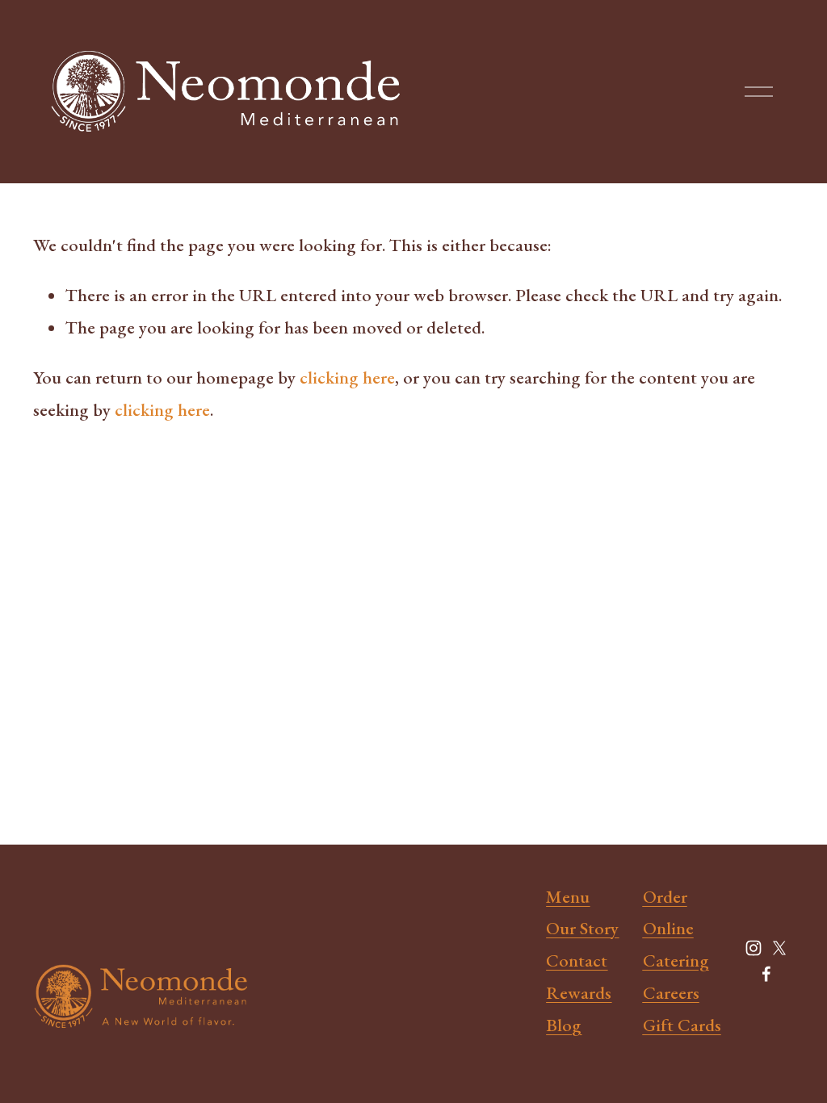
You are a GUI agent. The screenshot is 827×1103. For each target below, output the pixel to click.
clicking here (347, 377)
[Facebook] (766, 974)
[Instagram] (753, 948)
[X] (779, 948)
